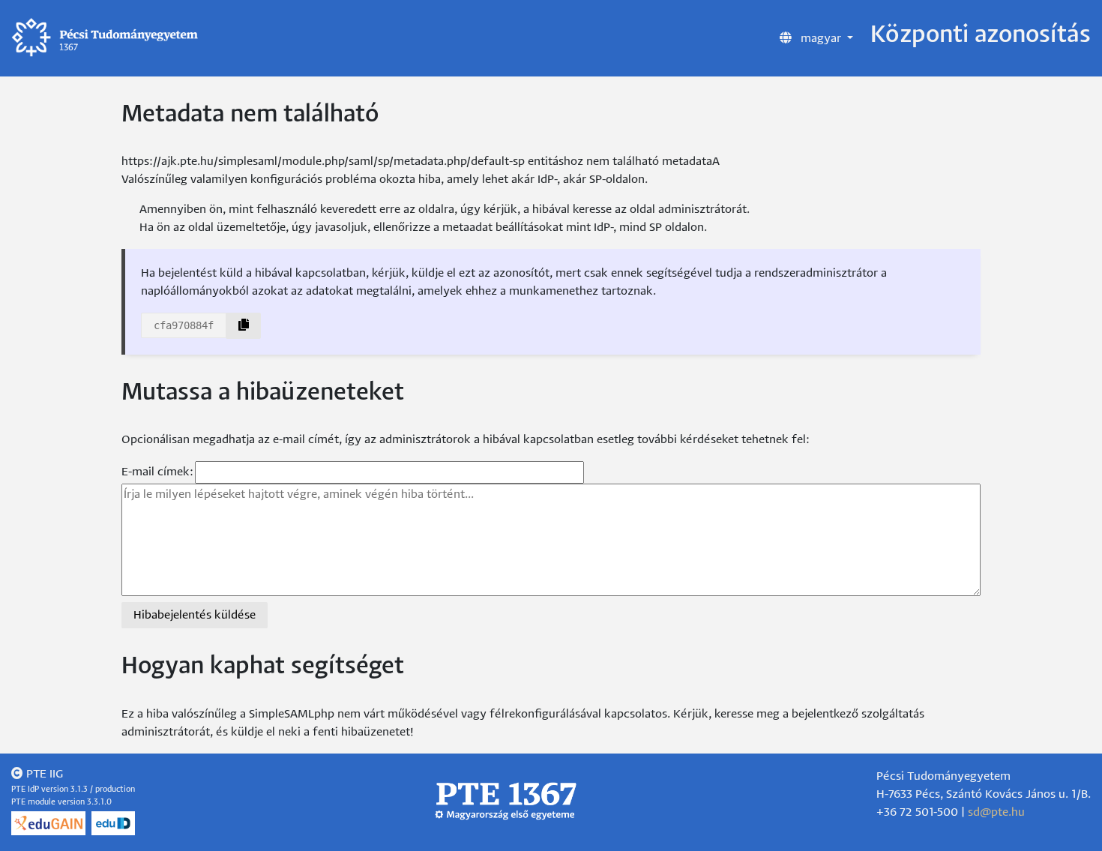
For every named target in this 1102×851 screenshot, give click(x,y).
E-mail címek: (157, 472)
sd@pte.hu (996, 812)
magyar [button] (821, 38)
